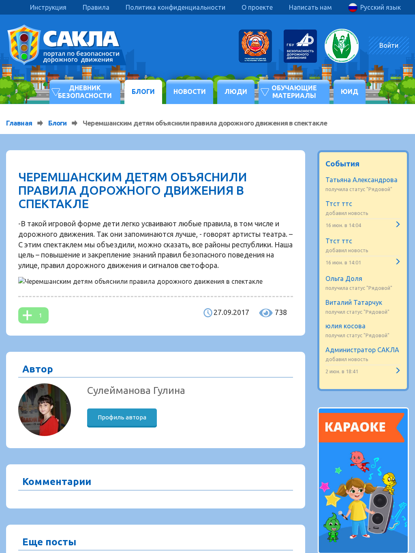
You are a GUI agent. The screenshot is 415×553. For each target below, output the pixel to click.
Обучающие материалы (294, 91)
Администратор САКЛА (362, 349)
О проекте (257, 7)
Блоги (143, 91)
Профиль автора (122, 417)
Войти (388, 45)
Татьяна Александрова (361, 179)
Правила (96, 7)
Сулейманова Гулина (136, 390)
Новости (189, 91)
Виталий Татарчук (353, 302)
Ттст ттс (338, 203)
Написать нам (310, 7)
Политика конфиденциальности (175, 7)
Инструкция (48, 7)
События (342, 163)
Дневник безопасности (85, 91)
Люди (236, 91)
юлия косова (345, 326)
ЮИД (349, 91)
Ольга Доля (343, 278)
